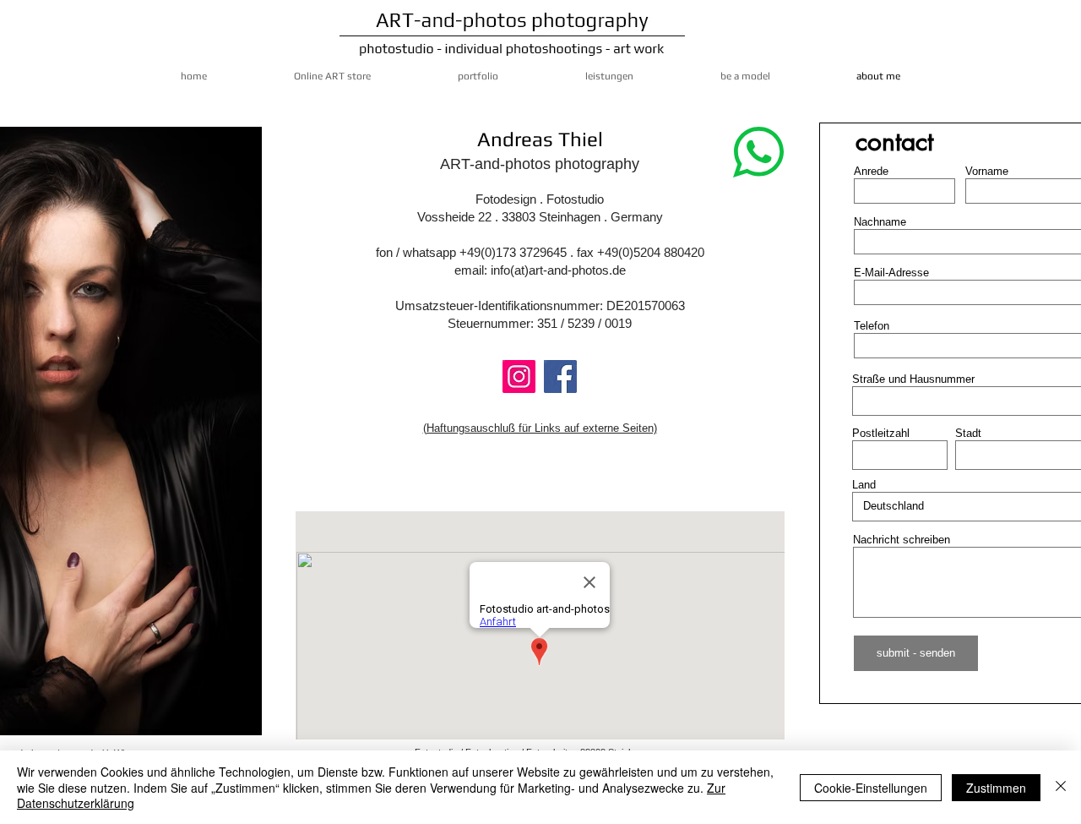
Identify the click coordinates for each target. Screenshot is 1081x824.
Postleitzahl (881, 433)
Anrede (871, 171)
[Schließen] (1061, 787)
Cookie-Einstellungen (870, 787)
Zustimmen (996, 787)
